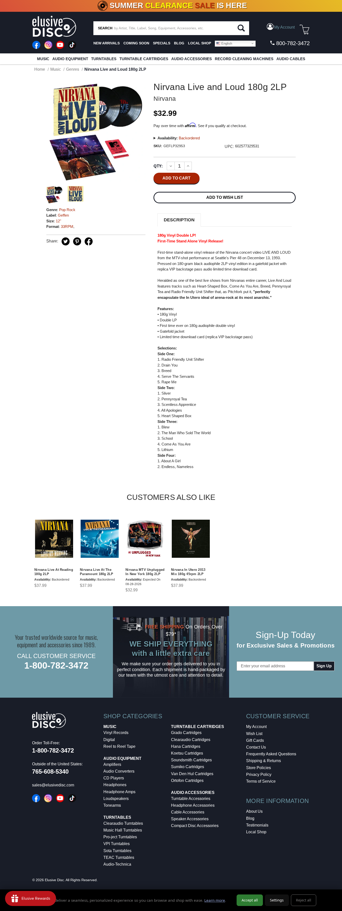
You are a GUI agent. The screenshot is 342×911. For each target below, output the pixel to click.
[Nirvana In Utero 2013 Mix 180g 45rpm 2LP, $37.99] (191, 539)
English (226, 43)
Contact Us (256, 747)
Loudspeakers (116, 798)
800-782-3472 (292, 43)
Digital (109, 740)
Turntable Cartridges (143, 59)
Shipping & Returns (263, 761)
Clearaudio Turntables (123, 823)
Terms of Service (261, 781)
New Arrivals (106, 43)
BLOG (179, 43)
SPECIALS (161, 43)
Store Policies (258, 768)
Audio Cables (290, 59)
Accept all (250, 900)
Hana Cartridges (185, 746)
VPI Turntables (116, 844)
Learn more (214, 900)
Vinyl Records (115, 733)
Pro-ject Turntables (120, 837)
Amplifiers (112, 764)
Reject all (303, 900)
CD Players (113, 778)
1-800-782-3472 (56, 665)
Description (179, 219)
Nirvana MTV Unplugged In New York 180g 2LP (144, 572)
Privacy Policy (258, 774)
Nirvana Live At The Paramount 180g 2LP (96, 572)
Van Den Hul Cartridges (192, 774)
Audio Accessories (191, 59)
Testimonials (257, 825)
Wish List (254, 734)
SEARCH (105, 28)
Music (43, 59)
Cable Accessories (187, 812)
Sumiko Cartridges (187, 767)
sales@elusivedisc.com (53, 785)
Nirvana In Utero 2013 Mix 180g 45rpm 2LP (188, 572)
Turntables (103, 59)
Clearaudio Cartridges (190, 740)
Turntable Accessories (190, 798)
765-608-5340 (50, 771)
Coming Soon (136, 43)
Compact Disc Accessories (195, 826)
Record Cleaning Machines (244, 59)
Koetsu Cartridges (187, 753)
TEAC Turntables (118, 857)
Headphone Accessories (193, 805)
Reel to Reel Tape (119, 746)
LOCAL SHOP (199, 43)
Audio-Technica (117, 864)
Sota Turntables (117, 851)
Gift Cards (255, 740)
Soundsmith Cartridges (191, 760)
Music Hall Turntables (122, 830)
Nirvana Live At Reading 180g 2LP (53, 572)
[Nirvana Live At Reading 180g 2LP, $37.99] (54, 539)
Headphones (114, 785)
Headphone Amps (119, 792)
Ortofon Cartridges (187, 780)
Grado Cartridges (186, 733)
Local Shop (256, 832)
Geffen (63, 215)
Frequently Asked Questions (271, 754)
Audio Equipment (70, 59)
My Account (256, 726)
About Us (254, 811)
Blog (250, 818)
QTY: (158, 166)
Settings (277, 900)
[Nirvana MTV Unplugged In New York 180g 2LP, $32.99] (145, 539)
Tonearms (112, 805)
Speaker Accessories (190, 819)
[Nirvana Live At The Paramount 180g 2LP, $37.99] (100, 539)
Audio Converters (118, 771)
